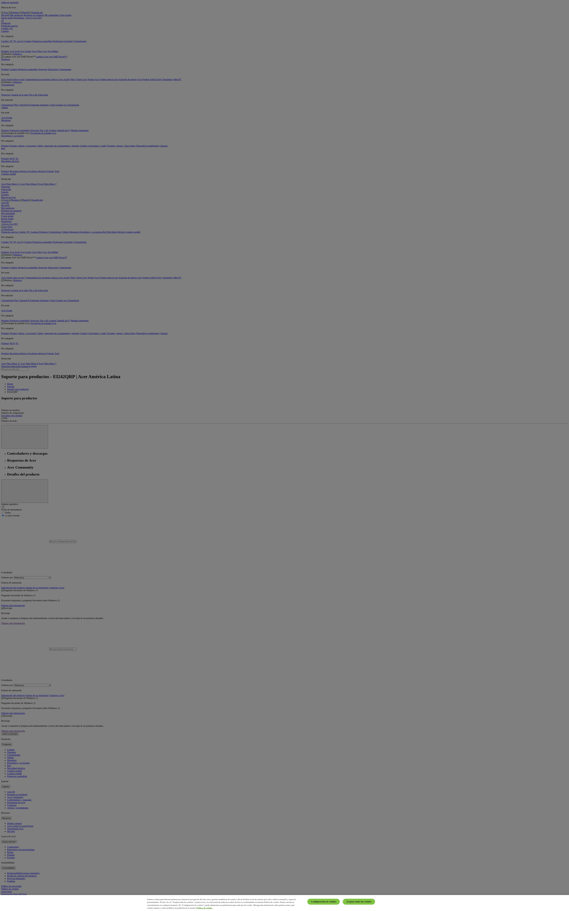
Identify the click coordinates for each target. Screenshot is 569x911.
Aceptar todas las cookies (358, 901)
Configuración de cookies (323, 901)
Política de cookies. (204, 908)
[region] (284, 903)
